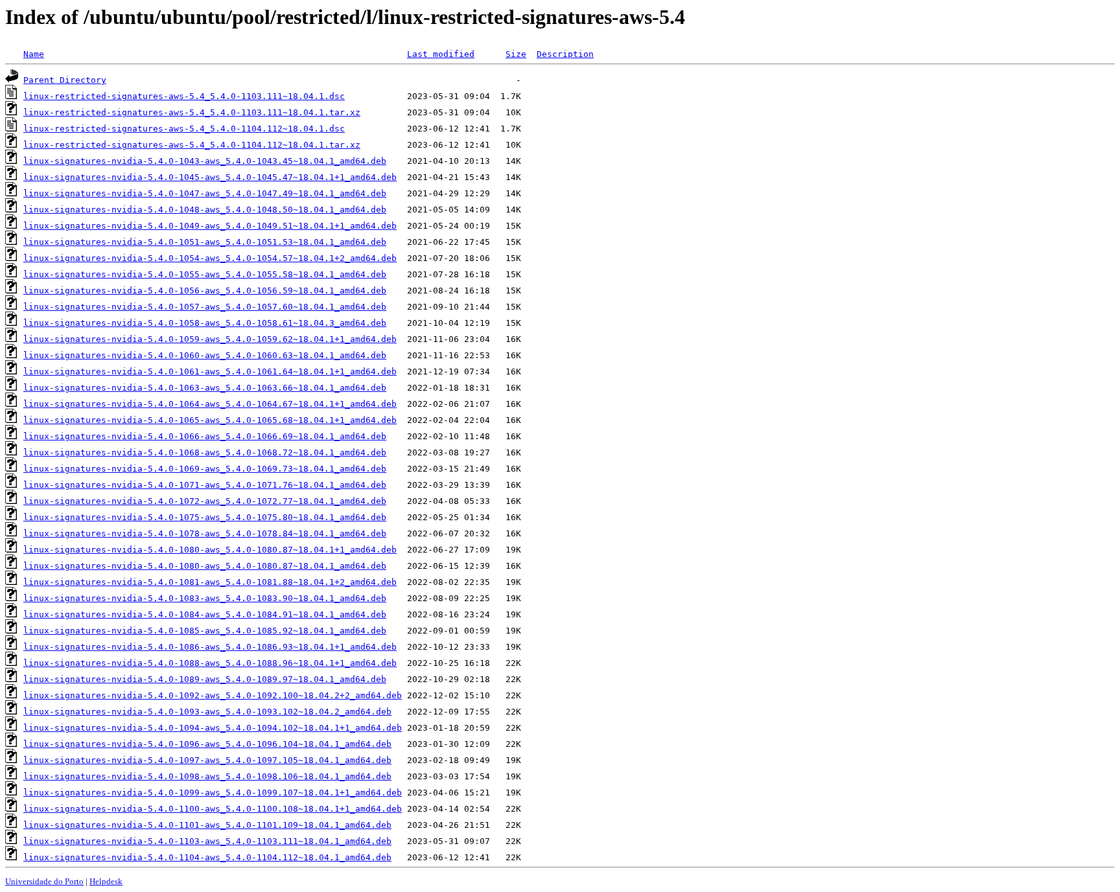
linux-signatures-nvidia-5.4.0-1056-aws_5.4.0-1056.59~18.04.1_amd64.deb (204, 290)
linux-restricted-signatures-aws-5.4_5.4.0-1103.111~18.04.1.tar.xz (191, 112)
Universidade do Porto (44, 881)
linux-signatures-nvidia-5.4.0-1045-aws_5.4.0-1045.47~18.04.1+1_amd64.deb (210, 177)
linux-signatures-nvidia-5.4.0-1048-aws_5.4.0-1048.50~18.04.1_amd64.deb (204, 209)
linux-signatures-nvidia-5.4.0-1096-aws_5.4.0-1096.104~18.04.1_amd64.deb (207, 744)
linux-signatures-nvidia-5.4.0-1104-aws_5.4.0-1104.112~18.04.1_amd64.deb (207, 857)
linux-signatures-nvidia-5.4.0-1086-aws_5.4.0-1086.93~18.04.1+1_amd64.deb (210, 647)
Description (565, 54)
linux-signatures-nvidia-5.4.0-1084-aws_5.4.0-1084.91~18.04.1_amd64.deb (204, 614)
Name (33, 54)
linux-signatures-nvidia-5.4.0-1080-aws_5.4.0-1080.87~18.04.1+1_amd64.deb (210, 550)
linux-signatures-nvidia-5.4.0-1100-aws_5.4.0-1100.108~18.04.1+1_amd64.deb (212, 809)
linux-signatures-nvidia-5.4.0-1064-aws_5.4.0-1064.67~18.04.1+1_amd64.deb (210, 404)
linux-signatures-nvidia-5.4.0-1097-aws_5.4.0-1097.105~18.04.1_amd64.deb (207, 760)
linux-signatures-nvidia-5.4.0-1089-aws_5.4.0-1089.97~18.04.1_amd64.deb (204, 679)
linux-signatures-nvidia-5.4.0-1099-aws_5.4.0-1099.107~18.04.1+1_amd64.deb (212, 792)
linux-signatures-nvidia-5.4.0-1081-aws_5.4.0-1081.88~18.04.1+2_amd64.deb (210, 582)
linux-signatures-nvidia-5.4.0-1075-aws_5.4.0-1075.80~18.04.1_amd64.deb (204, 517)
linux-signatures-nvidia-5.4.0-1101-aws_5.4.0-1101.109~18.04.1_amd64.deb (207, 825)
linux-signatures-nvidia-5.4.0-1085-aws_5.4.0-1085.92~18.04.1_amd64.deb (204, 630)
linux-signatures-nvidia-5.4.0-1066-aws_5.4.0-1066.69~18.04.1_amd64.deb (204, 436)
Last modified (440, 54)
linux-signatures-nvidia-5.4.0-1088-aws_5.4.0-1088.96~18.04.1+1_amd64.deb (210, 663)
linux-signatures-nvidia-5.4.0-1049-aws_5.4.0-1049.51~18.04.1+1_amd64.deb (210, 226)
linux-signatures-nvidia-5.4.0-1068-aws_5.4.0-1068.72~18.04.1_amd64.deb (204, 452)
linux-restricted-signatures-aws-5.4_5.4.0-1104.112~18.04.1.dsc (184, 128)
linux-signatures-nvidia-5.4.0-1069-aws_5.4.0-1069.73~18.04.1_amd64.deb (204, 469)
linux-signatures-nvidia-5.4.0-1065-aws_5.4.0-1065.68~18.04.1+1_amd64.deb (210, 420)
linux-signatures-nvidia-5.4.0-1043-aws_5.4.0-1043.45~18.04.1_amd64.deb (204, 161)
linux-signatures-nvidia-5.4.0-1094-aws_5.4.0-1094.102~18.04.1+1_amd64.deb (212, 728)
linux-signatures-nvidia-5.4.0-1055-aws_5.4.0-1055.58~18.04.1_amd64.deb (204, 274)
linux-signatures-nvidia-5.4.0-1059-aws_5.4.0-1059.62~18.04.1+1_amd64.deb (210, 339)
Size (516, 54)
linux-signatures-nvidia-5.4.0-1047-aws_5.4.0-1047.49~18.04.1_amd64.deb (204, 193)
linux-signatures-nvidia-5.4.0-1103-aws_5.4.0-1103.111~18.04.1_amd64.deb (207, 841)
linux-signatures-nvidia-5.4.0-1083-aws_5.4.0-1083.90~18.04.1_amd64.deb (204, 598)
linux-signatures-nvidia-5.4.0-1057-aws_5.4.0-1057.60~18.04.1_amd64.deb (204, 307)
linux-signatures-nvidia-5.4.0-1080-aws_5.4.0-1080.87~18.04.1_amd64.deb (204, 566)
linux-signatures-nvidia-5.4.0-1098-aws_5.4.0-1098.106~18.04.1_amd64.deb (207, 776)
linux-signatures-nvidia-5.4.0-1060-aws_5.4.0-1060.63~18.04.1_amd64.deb (204, 355)
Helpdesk (105, 881)
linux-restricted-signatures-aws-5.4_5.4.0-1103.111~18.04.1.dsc (184, 96)
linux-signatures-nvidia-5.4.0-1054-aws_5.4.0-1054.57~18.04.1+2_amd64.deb (210, 258)
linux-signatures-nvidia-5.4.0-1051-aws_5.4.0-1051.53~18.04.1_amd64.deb (204, 242)
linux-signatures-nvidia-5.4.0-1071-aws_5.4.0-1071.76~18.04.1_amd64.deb (204, 485)
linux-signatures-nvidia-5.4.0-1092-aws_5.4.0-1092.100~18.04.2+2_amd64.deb (212, 695)
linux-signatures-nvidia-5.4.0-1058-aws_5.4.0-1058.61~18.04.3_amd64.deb (204, 323)
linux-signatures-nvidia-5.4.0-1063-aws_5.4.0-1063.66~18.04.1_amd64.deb (204, 388)
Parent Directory (64, 80)
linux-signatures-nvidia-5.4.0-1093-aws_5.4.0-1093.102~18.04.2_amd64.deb (207, 711)
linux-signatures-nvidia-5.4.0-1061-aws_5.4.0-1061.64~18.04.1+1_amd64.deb (210, 371)
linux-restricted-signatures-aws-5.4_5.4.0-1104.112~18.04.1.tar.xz (191, 145)
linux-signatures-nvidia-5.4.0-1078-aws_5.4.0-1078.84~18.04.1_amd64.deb (204, 533)
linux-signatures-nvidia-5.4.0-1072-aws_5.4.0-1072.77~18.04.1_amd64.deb (204, 501)
